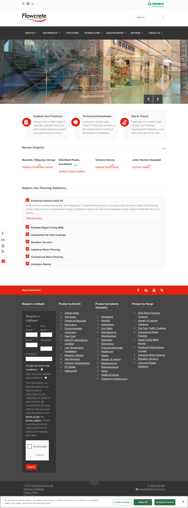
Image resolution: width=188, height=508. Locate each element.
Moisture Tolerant (74, 355)
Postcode (32, 354)
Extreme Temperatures (77, 363)
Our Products (50, 33)
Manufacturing (109, 363)
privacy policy (33, 420)
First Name (30, 328)
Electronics (107, 343)
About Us (30, 33)
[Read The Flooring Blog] (23, 3)
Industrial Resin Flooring (107, 167)
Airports (105, 320)
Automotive (107, 324)
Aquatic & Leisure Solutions (72, 171)
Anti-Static (70, 317)
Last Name (44, 328)
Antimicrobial (72, 313)
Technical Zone (92, 33)
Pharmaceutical (109, 367)
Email (30, 340)
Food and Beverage (112, 347)
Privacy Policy (31, 492)
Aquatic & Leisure (111, 359)
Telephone (45, 342)
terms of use (33, 416)
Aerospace (107, 316)
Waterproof (71, 371)
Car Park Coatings (141, 167)
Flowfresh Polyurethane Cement (37, 167)
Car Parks (107, 328)
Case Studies (72, 33)
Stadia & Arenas (110, 375)
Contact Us (154, 33)
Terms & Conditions (34, 489)
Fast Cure (70, 336)
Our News (135, 33)
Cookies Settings (122, 502)
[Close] (183, 501)
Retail (104, 371)
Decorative (71, 324)
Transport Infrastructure (114, 378)
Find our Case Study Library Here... (45, 67)
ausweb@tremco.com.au (151, 489)
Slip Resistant (72, 359)
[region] (94, 502)
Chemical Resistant (75, 320)
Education (106, 340)
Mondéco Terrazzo (148, 359)
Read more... (46, 156)
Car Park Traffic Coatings (152, 328)
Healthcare (107, 351)
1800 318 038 (157, 485)
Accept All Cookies (165, 502)
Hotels (104, 355)
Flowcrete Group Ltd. (42, 485)
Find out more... (34, 218)
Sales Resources (115, 33)
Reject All (143, 502)
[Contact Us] (28, 3)
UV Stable (70, 367)
